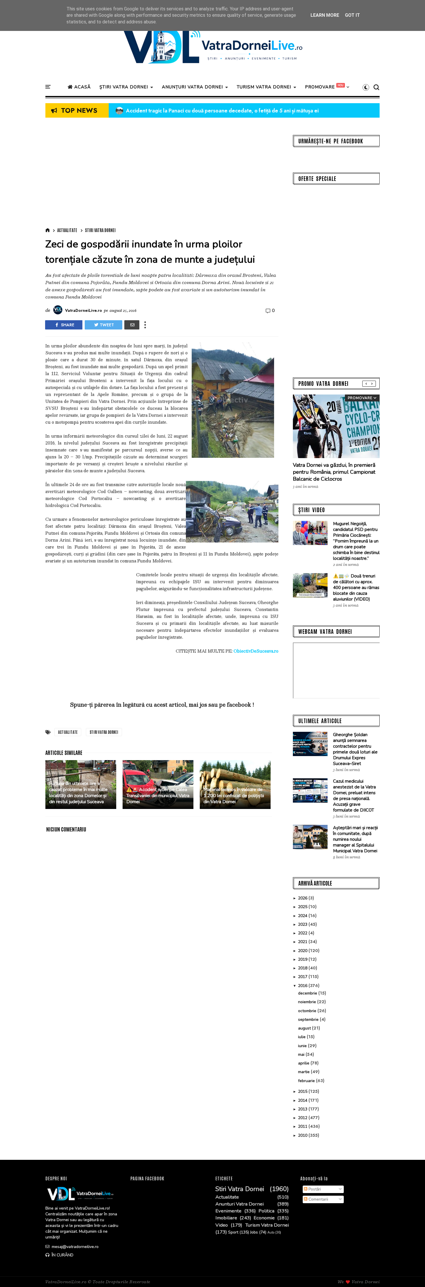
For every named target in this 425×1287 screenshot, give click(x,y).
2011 (303, 1126)
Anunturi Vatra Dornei (239, 1204)
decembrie (308, 993)
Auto (270, 1232)
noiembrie (307, 1002)
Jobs (254, 1232)
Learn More (325, 15)
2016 (303, 985)
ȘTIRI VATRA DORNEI (123, 87)
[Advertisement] (161, 174)
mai (302, 1054)
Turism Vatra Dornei (267, 1225)
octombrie (307, 1011)
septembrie (309, 1019)
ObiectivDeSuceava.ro (256, 650)
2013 (303, 1109)
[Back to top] (410, 1273)
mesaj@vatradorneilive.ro (75, 1246)
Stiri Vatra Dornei (100, 230)
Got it (352, 15)
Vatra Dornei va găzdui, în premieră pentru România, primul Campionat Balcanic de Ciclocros (334, 472)
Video (221, 1225)
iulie (302, 1037)
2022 (303, 933)
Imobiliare (226, 1218)
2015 (303, 1091)
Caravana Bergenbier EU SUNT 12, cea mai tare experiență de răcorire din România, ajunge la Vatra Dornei (247, 110)
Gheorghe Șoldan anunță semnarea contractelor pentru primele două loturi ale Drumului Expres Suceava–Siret (355, 749)
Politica (266, 1211)
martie (304, 1072)
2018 (303, 968)
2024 (303, 916)
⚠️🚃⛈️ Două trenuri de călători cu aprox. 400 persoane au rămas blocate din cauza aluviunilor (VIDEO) (356, 587)
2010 (303, 1135)
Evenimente (228, 1211)
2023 (303, 924)
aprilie (304, 1063)
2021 (303, 942)
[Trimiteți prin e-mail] (131, 324)
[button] (366, 87)
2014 (303, 1100)
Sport (233, 1232)
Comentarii (317, 1199)
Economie (264, 1218)
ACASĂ (82, 87)
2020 (303, 950)
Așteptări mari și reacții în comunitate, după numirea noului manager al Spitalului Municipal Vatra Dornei (355, 839)
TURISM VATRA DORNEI (264, 87)
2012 (303, 1118)
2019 (303, 959)
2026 (303, 898)
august (305, 1028)
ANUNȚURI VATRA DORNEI (192, 87)
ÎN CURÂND (62, 1255)
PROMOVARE (320, 87)
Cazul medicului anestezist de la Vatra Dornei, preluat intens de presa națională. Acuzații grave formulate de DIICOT (354, 795)
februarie (307, 1081)
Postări (314, 1189)
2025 (303, 907)
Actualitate (67, 230)
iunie (303, 1046)
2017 (303, 976)
